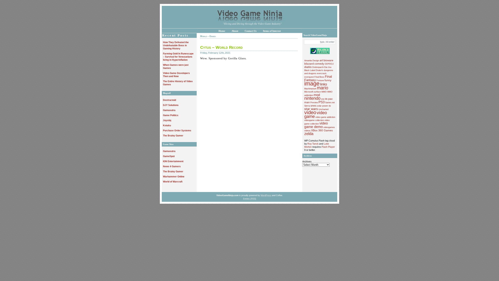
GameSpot (169, 156)
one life (324, 99)
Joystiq (167, 120)
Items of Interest (272, 30)
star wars (311, 109)
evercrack (321, 73)
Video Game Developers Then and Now (176, 75)
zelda (308, 134)
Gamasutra (169, 110)
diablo (308, 66)
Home (222, 30)
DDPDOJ (329, 64)
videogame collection (314, 120)
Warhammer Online (173, 176)
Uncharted (323, 109)
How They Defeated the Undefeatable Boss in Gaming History (176, 45)
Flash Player (328, 147)
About (235, 30)
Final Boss (319, 77)
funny (328, 80)
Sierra (307, 106)
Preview (314, 102)
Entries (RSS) (249, 198)
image (311, 83)
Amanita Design (311, 60)
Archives (306, 161)
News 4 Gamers (172, 166)
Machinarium (310, 88)
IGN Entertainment (173, 161)
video (310, 112)
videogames (329, 127)
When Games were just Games (175, 66)
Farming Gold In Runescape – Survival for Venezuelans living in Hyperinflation (178, 56)
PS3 (322, 102)
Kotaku (167, 125)
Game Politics (170, 115)
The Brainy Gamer (173, 135)
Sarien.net (330, 102)
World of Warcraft (172, 181)
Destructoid (169, 100)
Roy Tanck (313, 143)
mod (317, 95)
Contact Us (251, 30)
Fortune (320, 80)
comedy (319, 63)
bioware (328, 60)
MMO (324, 92)
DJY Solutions (171, 105)
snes (313, 105)
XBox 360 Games (322, 130)
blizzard (309, 63)
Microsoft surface (312, 92)
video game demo (316, 125)
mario (322, 87)
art (321, 60)
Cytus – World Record (221, 47)
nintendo (312, 98)
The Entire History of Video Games (178, 83)
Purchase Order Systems (177, 130)
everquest (309, 77)
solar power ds (324, 106)
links (323, 84)
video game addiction (325, 117)
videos (307, 130)
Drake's (319, 70)
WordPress (266, 195)
